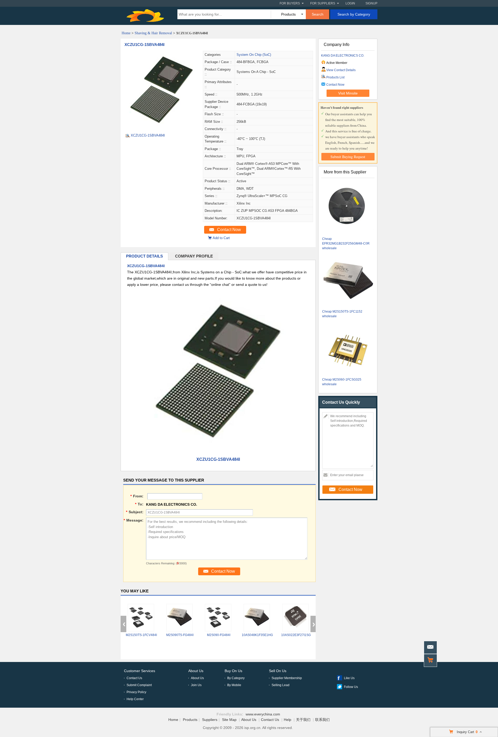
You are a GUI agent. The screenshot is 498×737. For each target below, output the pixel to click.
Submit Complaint (139, 685)
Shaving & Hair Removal (153, 33)
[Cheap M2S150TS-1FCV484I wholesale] (141, 617)
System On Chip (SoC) (254, 55)
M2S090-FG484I (218, 635)
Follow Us (351, 687)
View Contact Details (341, 70)
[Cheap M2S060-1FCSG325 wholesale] (348, 349)
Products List (335, 77)
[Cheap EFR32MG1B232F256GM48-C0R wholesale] (348, 208)
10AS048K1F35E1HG (257, 635)
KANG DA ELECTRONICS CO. (342, 55)
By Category (236, 678)
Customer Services (139, 671)
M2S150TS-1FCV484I (141, 635)
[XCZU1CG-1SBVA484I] (161, 127)
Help (287, 720)
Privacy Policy (136, 692)
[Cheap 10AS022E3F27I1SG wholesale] (295, 617)
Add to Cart (221, 238)
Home (126, 33)
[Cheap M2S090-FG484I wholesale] (218, 617)
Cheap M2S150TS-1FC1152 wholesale (342, 314)
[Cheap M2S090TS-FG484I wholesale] (179, 617)
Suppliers (209, 720)
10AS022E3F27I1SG (296, 635)
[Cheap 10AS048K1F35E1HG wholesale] (257, 617)
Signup (371, 3)
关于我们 (303, 720)
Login (350, 3)
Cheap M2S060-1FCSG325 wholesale (341, 382)
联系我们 (322, 720)
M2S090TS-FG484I (179, 635)
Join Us (196, 685)
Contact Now (229, 229)
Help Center (135, 699)
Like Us (349, 678)
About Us (195, 671)
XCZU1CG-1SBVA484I (144, 44)
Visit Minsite (348, 93)
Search (317, 14)
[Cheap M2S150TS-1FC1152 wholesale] (348, 281)
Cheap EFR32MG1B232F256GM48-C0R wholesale (346, 243)
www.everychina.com (263, 714)
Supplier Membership (287, 678)
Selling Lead (280, 685)
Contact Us (134, 678)
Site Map (229, 720)
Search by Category (353, 14)
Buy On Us (233, 671)
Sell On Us (277, 671)
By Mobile (234, 685)
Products (190, 720)
